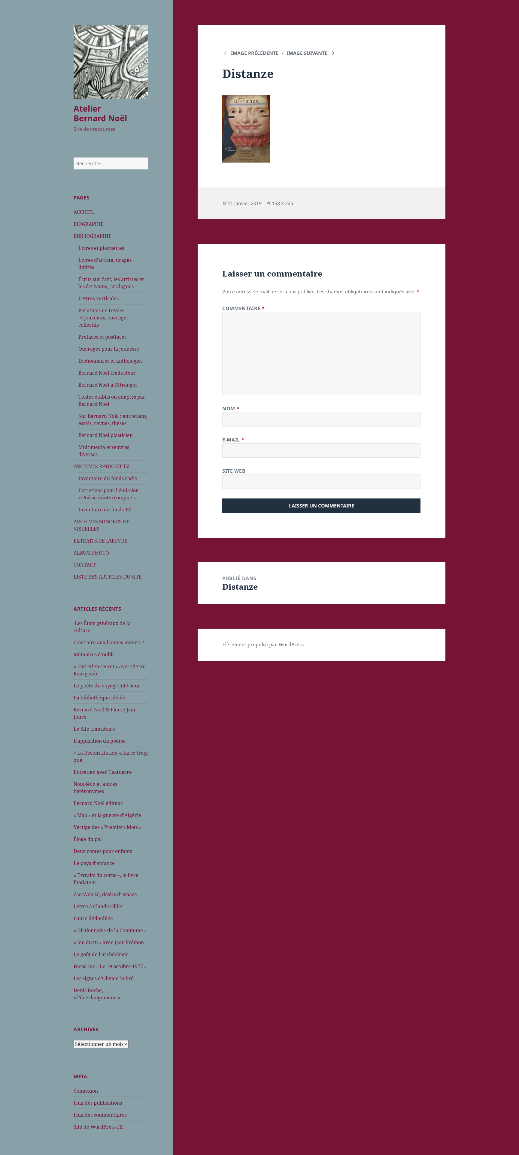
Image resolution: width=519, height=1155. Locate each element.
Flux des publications (98, 1103)
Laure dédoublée (93, 918)
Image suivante (307, 53)
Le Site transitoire (94, 729)
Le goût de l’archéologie (101, 954)
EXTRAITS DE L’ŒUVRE (100, 540)
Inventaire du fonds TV (104, 509)
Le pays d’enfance (94, 863)
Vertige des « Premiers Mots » (107, 827)
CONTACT (85, 564)
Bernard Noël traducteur (107, 373)
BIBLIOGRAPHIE (92, 236)
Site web (233, 471)
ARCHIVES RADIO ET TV (101, 466)
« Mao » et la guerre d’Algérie (107, 815)
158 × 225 (282, 203)
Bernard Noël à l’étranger (108, 385)
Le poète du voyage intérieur (107, 685)
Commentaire (243, 308)
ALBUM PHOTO (91, 552)
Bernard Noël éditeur (98, 803)
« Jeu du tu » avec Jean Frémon (109, 942)
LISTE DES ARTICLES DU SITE (108, 576)
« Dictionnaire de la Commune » (110, 930)
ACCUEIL (84, 212)
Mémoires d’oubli (94, 654)
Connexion (86, 1091)
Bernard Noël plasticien (105, 435)
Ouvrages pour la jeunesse (108, 349)
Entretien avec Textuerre (103, 772)
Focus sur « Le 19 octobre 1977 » (110, 966)
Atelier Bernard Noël (100, 113)
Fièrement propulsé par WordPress (263, 644)
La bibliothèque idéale (99, 697)
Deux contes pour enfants (103, 851)
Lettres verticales (98, 298)
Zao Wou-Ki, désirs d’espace (105, 894)
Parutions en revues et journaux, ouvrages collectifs (103, 317)
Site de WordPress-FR (98, 1127)
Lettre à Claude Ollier (98, 906)
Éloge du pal (88, 839)
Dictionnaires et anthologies (110, 361)
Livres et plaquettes (101, 248)
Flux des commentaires (100, 1115)
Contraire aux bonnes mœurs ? (109, 642)
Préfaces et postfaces (102, 337)
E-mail (233, 439)
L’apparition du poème (100, 741)
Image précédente (254, 53)
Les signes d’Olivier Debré (104, 978)
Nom (230, 408)
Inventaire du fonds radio (107, 478)
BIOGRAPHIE (89, 224)
